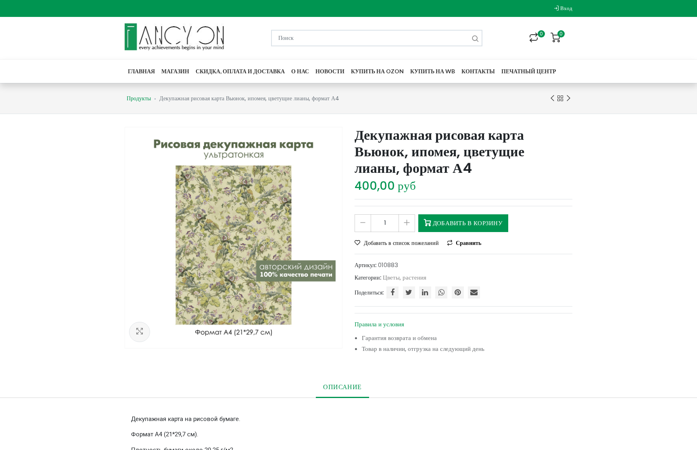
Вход (565, 8)
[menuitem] (141, 71)
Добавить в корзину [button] (467, 223)
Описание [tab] (342, 387)
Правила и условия (379, 324)
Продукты (139, 98)
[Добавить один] (407, 223)
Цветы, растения (404, 277)
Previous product (552, 98)
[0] (533, 38)
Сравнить (468, 243)
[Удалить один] (363, 223)
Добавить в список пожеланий (401, 243)
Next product (568, 98)
